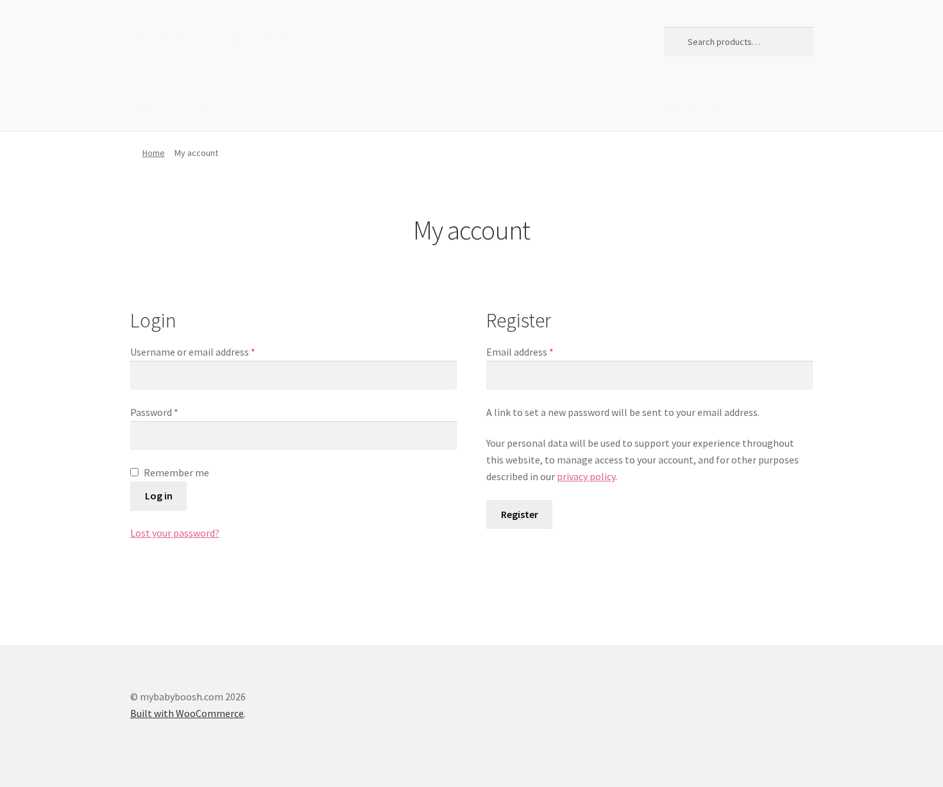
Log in (159, 495)
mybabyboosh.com (212, 39)
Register (519, 514)
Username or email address (192, 351)
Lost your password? (174, 532)
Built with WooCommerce (187, 713)
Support (198, 105)
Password (154, 412)
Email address (520, 351)
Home (143, 105)
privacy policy (586, 476)
